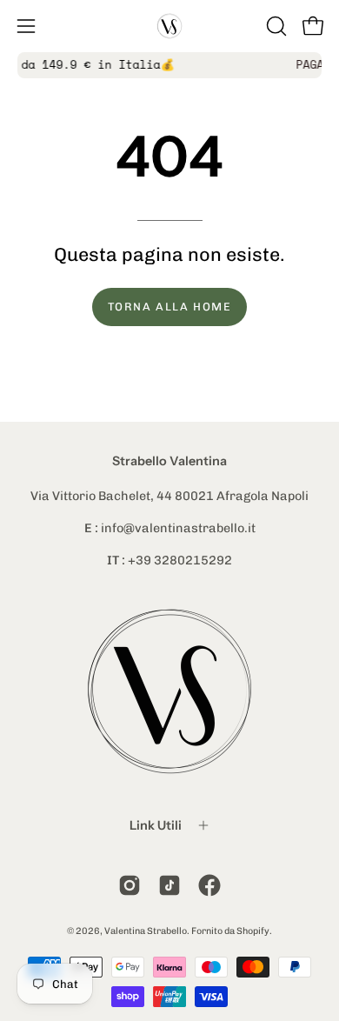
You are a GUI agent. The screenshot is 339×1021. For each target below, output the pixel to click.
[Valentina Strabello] (169, 26)
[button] (275, 26)
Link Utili (156, 825)
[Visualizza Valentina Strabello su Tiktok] (169, 885)
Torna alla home (170, 306)
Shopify (252, 931)
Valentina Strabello (145, 931)
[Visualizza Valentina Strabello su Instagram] (129, 885)
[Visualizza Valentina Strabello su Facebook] (209, 885)
